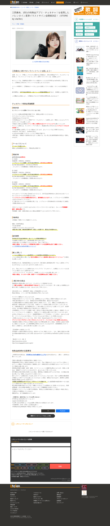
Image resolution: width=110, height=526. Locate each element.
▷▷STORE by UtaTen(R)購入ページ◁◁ (24, 246)
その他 (43, 464)
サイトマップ (60, 502)
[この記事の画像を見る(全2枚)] (40, 61)
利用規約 (59, 496)
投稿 (60, 466)
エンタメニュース (14, 502)
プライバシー (64, 480)
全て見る (95, 19)
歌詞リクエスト (37, 496)
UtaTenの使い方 (38, 502)
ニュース (61, 2)
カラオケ (69, 2)
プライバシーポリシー (62, 498)
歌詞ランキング (14, 498)
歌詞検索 (25, 2)
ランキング (46, 2)
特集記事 (12, 504)
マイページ (13, 496)
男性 (20, 464)
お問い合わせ (60, 492)
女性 (31, 464)
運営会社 (59, 494)
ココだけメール (37, 492)
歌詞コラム (13, 500)
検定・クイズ (13, 506)
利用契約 (68, 480)
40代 (38, 468)
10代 (18, 468)
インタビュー (13, 512)
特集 (32, 2)
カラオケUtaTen (14, 508)
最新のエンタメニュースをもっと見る (41, 415)
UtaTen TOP (13, 492)
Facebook (62, 411)
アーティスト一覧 (38, 498)
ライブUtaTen (13, 510)
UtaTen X (36, 494)
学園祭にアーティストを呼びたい (42, 500)
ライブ (76, 2)
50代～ (45, 468)
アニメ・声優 (15, 24)
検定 (38, 2)
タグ (53, 2)
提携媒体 (59, 500)
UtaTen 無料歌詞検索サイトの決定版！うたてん (20, 516)
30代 (31, 468)
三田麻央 (22, 24)
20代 (24, 468)
